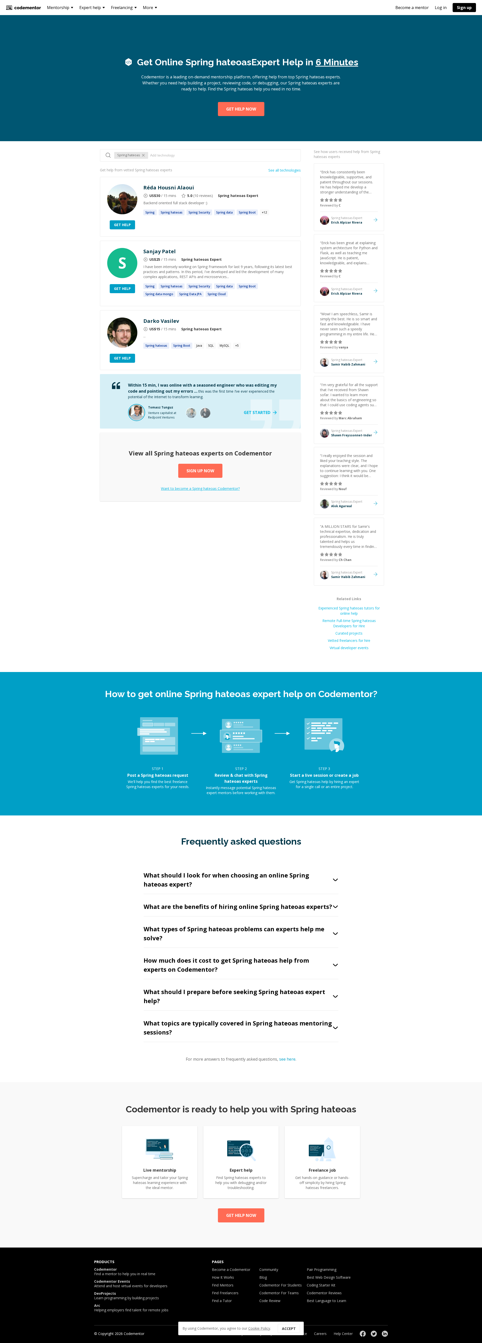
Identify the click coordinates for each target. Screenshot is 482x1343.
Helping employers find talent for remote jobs (131, 1307)
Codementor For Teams (279, 1292)
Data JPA (190, 294)
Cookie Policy (259, 1328)
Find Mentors (222, 1285)
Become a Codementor (231, 1269)
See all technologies (284, 170)
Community (268, 1269)
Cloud (217, 294)
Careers (320, 1333)
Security (199, 212)
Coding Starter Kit (321, 1285)
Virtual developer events (349, 647)
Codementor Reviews (324, 1292)
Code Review (269, 1300)
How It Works (223, 1277)
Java (199, 345)
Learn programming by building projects (126, 1295)
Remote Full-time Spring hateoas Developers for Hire (349, 623)
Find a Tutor (222, 1300)
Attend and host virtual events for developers (130, 1283)
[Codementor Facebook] (363, 1334)
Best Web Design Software (329, 1277)
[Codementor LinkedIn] (385, 1334)
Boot (247, 212)
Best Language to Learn (326, 1300)
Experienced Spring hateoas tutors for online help (349, 611)
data (224, 212)
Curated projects (349, 633)
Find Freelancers (225, 1292)
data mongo (159, 294)
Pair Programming (321, 1269)
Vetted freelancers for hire (349, 640)
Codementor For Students (280, 1285)
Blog (263, 1277)
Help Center (343, 1333)
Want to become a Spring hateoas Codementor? (200, 488)
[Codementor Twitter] (374, 1334)
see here (287, 1059)
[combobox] (222, 155)
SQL (211, 345)
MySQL (224, 345)
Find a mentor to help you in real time (124, 1271)
